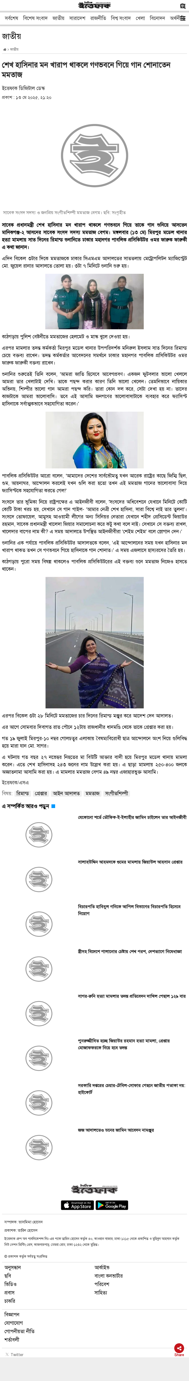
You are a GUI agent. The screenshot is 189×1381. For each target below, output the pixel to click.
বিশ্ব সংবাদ (121, 18)
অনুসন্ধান (12, 1268)
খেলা (140, 18)
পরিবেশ (101, 1284)
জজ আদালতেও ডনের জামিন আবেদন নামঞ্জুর (116, 1130)
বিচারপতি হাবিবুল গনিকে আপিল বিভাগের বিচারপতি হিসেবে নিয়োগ (129, 910)
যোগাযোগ (13, 1323)
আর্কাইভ (102, 1268)
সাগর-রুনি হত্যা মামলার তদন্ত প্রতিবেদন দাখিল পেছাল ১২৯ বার (132, 996)
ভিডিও (10, 1284)
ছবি (7, 1276)
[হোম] (5, 49)
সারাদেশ (77, 18)
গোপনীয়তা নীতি (19, 1331)
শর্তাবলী (11, 1340)
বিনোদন (157, 18)
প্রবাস (9, 1293)
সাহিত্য (100, 1293)
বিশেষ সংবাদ (35, 18)
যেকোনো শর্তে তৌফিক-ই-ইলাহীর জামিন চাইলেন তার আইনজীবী (132, 817)
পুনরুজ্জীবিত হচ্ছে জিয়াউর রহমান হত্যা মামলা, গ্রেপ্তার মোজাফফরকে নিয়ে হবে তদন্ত (124, 1044)
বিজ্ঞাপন (11, 1315)
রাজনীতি (98, 18)
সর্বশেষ (11, 18)
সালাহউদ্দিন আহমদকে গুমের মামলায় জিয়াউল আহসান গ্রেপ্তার (130, 862)
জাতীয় (58, 18)
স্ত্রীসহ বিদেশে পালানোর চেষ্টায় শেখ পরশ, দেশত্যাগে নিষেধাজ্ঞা (130, 951)
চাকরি (9, 1301)
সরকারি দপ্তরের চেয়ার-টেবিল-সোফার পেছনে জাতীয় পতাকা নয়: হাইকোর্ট (131, 1089)
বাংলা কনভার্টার (108, 1276)
